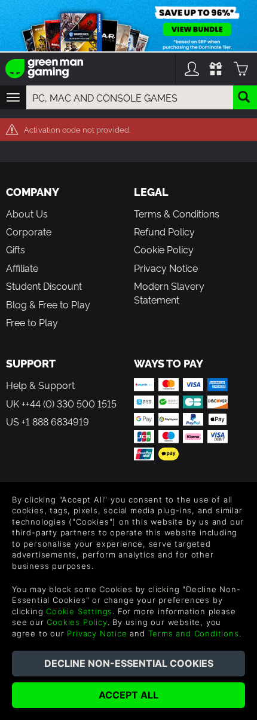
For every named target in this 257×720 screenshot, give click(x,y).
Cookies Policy (77, 622)
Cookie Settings (79, 611)
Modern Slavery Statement (169, 292)
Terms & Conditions (176, 213)
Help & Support (40, 384)
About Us (27, 213)
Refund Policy (164, 231)
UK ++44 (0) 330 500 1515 (61, 403)
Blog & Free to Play (48, 304)
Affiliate (22, 267)
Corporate (28, 231)
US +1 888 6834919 (47, 421)
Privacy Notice (166, 267)
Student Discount (44, 285)
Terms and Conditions (193, 633)
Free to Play (32, 322)
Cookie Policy (164, 249)
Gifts (15, 249)
